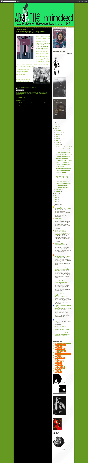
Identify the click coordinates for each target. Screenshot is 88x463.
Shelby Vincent (60, 366)
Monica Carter (60, 361)
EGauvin (58, 352)
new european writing (28, 93)
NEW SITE (57, 321)
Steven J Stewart (60, 368)
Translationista (59, 255)
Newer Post (19, 103)
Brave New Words (59, 243)
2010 (56, 195)
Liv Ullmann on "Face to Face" (64, 146)
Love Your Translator (60, 244)
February (58, 189)
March (58, 144)
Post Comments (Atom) (29, 106)
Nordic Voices (58, 218)
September (59, 132)
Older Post (47, 103)
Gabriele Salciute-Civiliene (63, 354)
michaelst (59, 372)
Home (33, 103)
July (57, 136)
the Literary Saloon (60, 207)
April (57, 142)
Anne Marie (59, 347)
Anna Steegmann (61, 345)
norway (36, 93)
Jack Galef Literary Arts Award (62, 208)
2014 (56, 124)
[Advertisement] (36, 459)
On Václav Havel (60, 166)
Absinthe (22, 92)
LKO (57, 359)
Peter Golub (59, 365)
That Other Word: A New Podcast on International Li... (63, 177)
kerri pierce (40, 92)
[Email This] (16, 90)
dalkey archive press (30, 92)
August (58, 134)
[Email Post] (33, 88)
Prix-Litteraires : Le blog (61, 268)
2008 (56, 199)
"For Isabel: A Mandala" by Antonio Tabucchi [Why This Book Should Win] (63, 233)
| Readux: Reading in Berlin (62, 329)
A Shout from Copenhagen (63, 343)
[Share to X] (20, 90)
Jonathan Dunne (60, 357)
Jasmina (58, 356)
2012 (56, 128)
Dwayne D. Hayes (61, 350)
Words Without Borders (61, 326)
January (58, 191)
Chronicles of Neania (60, 320)
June (57, 138)
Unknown (58, 370)
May (57, 140)
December (59, 130)
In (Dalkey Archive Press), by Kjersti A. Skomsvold (43, 45)
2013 (56, 126)
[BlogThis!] (18, 90)
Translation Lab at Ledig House (64, 149)
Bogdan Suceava (60, 348)
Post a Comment (20, 100)
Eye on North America (60, 281)
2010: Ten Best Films (60, 296)
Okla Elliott (59, 363)
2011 (56, 193)
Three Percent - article (60, 230)
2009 (56, 197)
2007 (56, 201)
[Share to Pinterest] (23, 90)
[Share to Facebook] (21, 90)
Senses (57, 220)
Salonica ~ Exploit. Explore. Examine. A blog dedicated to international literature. (62, 334)
